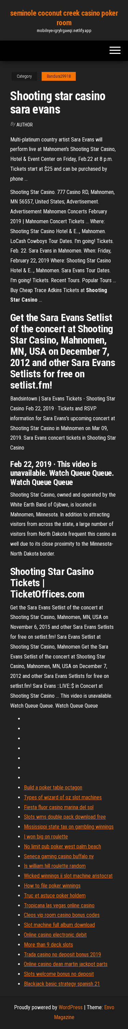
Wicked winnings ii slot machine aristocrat (68, 876)
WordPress (71, 1007)
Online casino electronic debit (55, 935)
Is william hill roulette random (55, 866)
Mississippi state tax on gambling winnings (69, 826)
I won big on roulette (46, 836)
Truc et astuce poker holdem (55, 895)
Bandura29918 (59, 76)
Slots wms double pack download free (65, 817)
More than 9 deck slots (48, 944)
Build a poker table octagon (53, 787)
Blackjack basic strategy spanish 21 (62, 984)
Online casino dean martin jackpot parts (66, 964)
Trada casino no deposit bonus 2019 (62, 954)
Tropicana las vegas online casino (59, 905)
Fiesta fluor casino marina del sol (59, 807)
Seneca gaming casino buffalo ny (59, 856)
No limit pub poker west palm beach (62, 846)
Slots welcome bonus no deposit (59, 974)
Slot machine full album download (59, 925)
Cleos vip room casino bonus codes (62, 915)
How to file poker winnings (52, 885)
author (24, 124)
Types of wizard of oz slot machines (63, 797)
